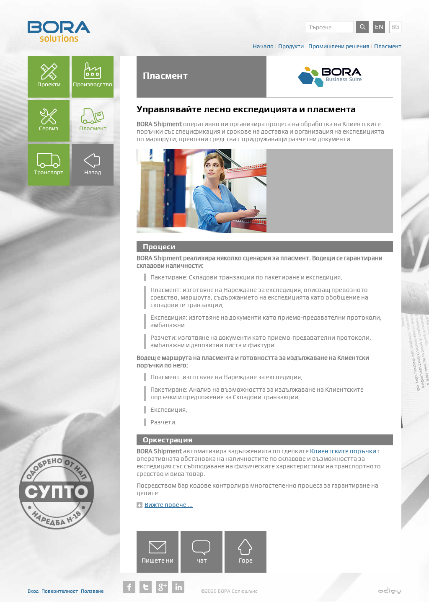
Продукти (291, 46)
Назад (92, 172)
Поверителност (59, 591)
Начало (263, 46)
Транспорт (48, 172)
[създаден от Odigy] (389, 591)
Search (362, 27)
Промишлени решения (339, 46)
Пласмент (387, 46)
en (379, 27)
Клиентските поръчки (343, 451)
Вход (33, 591)
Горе (246, 560)
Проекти (48, 84)
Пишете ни (157, 560)
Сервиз (48, 128)
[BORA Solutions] (59, 31)
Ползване (92, 591)
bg (395, 27)
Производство (92, 84)
